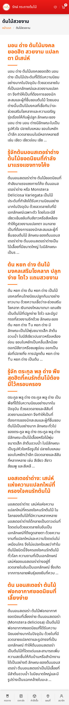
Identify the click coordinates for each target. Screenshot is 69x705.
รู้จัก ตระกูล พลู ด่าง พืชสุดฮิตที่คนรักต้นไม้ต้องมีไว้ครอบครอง (34, 378)
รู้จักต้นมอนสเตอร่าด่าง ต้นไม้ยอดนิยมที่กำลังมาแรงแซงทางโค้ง (33, 158)
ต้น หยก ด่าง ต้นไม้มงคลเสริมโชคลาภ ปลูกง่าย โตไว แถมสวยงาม (34, 271)
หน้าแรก (6, 28)
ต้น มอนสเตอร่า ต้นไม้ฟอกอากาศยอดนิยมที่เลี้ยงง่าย (32, 591)
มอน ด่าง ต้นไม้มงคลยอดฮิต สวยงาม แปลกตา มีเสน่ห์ (33, 51)
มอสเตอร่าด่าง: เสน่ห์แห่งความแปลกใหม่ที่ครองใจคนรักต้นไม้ (31, 484)
